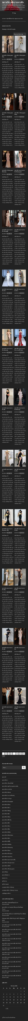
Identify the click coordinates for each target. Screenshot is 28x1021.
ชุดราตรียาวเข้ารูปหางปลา (8, 862)
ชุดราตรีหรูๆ (7, 78)
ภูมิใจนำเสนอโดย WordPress (8, 1017)
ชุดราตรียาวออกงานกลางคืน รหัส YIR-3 (11, 971)
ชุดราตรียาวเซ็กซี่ (6, 865)
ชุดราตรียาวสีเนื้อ (6, 841)
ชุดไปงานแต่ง (6, 81)
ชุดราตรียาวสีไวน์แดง (7, 853)
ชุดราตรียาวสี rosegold (7, 801)
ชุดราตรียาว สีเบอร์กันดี (7, 783)
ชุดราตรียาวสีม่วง (6, 826)
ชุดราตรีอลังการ (17, 79)
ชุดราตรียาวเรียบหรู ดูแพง (8, 869)
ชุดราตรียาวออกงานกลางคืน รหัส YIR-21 (11, 943)
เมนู (15, 13)
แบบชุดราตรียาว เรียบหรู (19, 83)
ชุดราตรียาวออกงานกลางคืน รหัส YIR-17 (11, 952)
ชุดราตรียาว (8, 64)
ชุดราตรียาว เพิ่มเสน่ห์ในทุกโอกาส (10, 902)
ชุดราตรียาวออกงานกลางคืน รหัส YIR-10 (11, 957)
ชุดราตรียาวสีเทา (6, 838)
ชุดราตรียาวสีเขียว (6, 832)
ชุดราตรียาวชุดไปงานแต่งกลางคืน (7, 66)
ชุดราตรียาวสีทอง (6, 817)
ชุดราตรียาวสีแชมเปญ (7, 847)
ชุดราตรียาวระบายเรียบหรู (8, 795)
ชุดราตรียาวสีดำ (9, 547)
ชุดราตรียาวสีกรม (6, 804)
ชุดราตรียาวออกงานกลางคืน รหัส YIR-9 (11, 961)
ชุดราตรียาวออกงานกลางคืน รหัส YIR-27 (11, 929)
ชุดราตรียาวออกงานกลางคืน (13, 2)
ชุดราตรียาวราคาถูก (7, 70)
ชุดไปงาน (16, 81)
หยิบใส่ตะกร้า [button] (5, 62)
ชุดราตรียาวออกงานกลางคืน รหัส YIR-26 (11, 934)
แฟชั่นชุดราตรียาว (5, 87)
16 (17, 753)
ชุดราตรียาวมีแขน (6, 792)
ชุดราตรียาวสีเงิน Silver (7, 835)
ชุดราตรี (3, 64)
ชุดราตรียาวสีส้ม (6, 829)
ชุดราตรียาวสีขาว (9, 308)
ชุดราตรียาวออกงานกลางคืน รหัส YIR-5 (11, 966)
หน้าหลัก (4, 18)
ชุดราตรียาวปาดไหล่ (20, 183)
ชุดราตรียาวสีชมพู (6, 810)
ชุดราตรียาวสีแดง (6, 850)
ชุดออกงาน (7, 79)
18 (23, 753)
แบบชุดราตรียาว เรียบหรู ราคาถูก (10, 890)
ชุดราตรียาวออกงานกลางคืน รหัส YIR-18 (11, 948)
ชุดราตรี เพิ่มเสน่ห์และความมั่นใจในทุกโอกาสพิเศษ (14, 913)
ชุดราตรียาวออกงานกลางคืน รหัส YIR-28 (11, 925)
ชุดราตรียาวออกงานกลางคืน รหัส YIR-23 (11, 938)
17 (20, 753)
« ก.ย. (7, 1008)
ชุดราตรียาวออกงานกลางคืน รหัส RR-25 (11, 975)
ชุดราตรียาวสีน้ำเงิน (6, 820)
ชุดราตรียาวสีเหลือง (6, 844)
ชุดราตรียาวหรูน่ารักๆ (6, 309)
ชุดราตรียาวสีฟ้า (6, 823)
